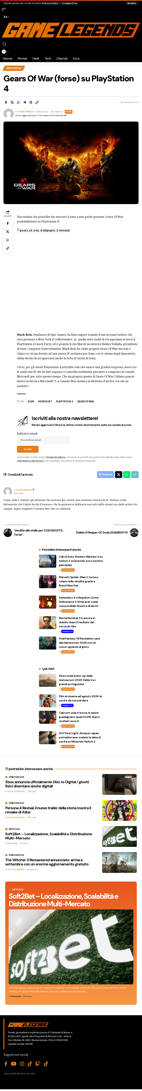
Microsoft (45, 401)
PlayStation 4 (64, 401)
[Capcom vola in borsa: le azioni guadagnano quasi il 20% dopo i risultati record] (47, 717)
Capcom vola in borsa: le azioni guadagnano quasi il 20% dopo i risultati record (79, 717)
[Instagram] (22, 1064)
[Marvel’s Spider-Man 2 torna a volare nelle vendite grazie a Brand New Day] (47, 581)
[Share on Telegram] (24, 102)
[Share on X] (12, 102)
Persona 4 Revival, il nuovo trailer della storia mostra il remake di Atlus (48, 810)
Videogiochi (13, 68)
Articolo (18, 889)
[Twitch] (38, 1064)
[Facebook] (5, 1064)
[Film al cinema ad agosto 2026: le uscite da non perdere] (47, 700)
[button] (132, 3)
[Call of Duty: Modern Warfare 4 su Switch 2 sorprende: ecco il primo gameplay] (47, 561)
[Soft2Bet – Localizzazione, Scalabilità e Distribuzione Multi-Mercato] (71, 946)
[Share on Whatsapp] (18, 102)
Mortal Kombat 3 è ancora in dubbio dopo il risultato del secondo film (77, 622)
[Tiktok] (46, 1064)
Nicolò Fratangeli (16, 791)
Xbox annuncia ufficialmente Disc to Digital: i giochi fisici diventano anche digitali (47, 784)
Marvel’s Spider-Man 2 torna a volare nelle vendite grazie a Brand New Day (78, 581)
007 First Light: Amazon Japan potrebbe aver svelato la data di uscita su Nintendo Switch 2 (80, 737)
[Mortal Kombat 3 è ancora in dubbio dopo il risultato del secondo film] (47, 622)
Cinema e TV (67, 631)
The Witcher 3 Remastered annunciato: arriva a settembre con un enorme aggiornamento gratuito (46, 862)
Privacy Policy (50, 3)
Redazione (16, 996)
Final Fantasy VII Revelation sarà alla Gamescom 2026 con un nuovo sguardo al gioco (79, 643)
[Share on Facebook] (5, 102)
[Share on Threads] (30, 102)
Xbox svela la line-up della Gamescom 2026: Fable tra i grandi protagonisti (77, 680)
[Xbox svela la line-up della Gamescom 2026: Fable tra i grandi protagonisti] (47, 680)
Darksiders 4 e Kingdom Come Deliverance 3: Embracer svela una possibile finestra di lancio (79, 602)
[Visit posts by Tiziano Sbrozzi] (7, 491)
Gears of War (85, 401)
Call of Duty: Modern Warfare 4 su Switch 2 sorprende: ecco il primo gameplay (81, 561)
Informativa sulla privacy (30, 460)
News (69, 111)
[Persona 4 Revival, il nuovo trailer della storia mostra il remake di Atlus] (119, 810)
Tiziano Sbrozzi (26, 111)
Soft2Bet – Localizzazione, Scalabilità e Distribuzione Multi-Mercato (63, 900)
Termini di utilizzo (55, 457)
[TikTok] (30, 1064)
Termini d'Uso (69, 3)
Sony (31, 401)
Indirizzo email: (27, 433)
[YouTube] (13, 1064)
